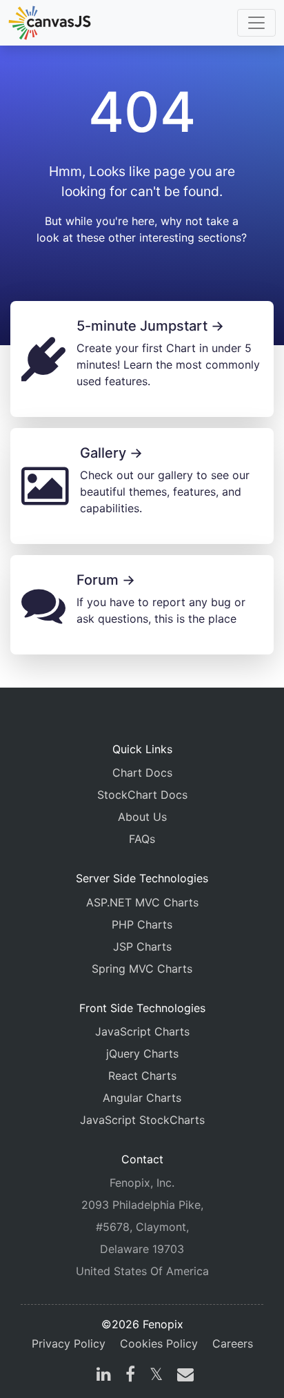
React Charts (142, 1076)
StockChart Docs (142, 795)
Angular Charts (142, 1098)
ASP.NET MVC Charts (142, 902)
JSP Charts (142, 946)
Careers (232, 1343)
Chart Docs (142, 772)
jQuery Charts (142, 1053)
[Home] (49, 23)
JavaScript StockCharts (142, 1120)
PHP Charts (142, 924)
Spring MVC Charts (142, 968)
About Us (142, 817)
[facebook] (130, 1376)
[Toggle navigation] (256, 23)
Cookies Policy (159, 1343)
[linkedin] (103, 1376)
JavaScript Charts (142, 1031)
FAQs (142, 839)
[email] (183, 1376)
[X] (156, 1376)
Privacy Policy (68, 1343)
